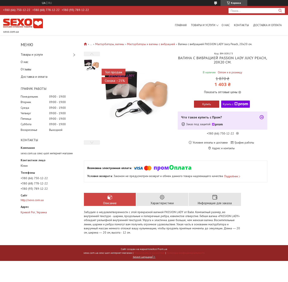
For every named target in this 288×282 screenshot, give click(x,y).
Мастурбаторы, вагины (109, 44)
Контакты (241, 25)
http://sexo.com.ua (32, 200)
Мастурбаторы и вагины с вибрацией (151, 44)
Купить (206, 104)
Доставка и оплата (267, 25)
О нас (226, 25)
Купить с (228, 104)
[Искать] (280, 10)
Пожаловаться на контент (149, 252)
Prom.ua (162, 249)
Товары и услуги (203, 25)
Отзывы (26, 69)
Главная (181, 25)
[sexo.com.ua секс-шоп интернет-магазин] (23, 23)
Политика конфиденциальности (186, 252)
